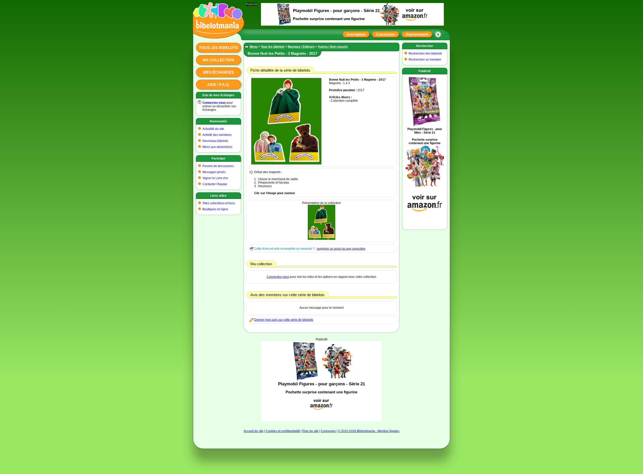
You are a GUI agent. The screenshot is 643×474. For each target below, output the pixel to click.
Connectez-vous (214, 102)
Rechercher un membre (425, 59)
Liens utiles (218, 195)
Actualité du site (213, 129)
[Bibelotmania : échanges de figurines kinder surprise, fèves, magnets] (217, 34)
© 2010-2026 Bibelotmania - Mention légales (368, 431)
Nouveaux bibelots (215, 141)
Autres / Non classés (333, 46)
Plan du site (310, 431)
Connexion (385, 34)
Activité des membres (217, 135)
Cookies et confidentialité (283, 431)
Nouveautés (218, 121)
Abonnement (417, 34)
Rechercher (424, 46)
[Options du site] (438, 34)
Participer (218, 158)
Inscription (356, 34)
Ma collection (218, 60)
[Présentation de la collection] (321, 239)
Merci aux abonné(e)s (217, 147)
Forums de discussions (218, 166)
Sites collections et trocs (218, 203)
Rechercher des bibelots (425, 53)
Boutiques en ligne (215, 209)
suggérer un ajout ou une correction (341, 248)
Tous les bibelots (218, 47)
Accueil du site (253, 431)
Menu (253, 46)
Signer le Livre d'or (215, 178)
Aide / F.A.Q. (218, 84)
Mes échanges (218, 72)
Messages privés (214, 172)
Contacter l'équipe (214, 184)
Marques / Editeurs (301, 46)
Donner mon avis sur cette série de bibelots (283, 320)
